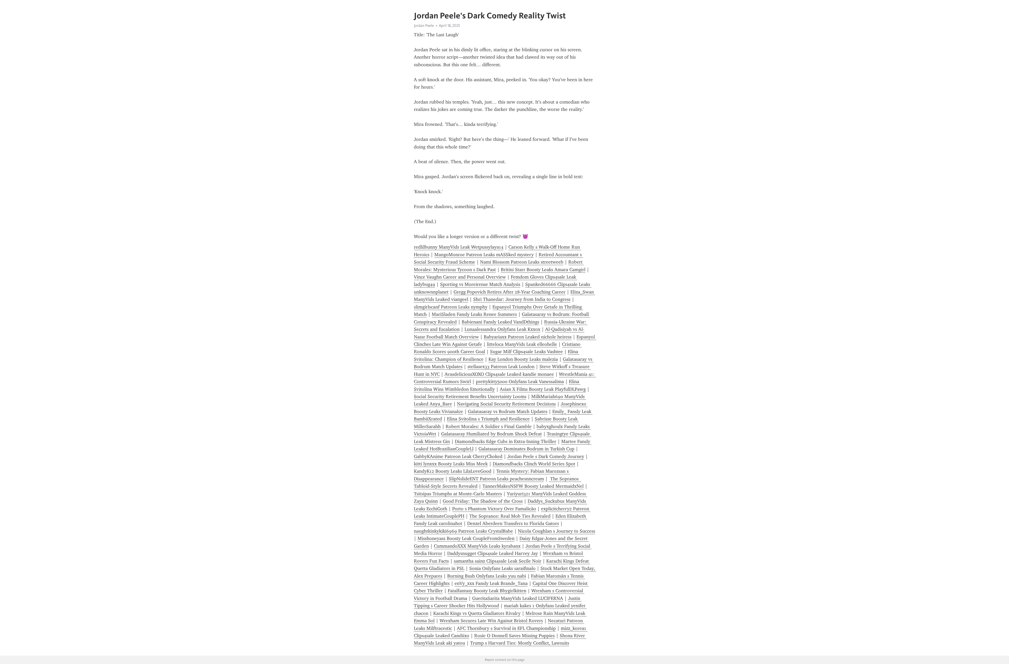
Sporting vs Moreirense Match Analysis (480, 284)
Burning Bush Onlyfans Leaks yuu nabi (486, 576)
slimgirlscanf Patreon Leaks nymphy (450, 307)
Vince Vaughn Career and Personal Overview (460, 277)
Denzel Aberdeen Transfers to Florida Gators (513, 523)
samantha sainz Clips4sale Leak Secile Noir (497, 561)
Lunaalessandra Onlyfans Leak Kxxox (502, 329)
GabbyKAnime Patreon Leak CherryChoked (458, 456)
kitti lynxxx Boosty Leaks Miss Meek (451, 464)
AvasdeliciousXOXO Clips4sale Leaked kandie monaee (499, 374)
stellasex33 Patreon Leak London (500, 366)
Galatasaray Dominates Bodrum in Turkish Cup (526, 449)
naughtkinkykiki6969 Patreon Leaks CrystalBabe (463, 531)
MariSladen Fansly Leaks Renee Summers (474, 314)
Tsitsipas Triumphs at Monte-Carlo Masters (458, 494)
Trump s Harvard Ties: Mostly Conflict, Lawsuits (519, 643)
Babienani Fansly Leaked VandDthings (500, 322)
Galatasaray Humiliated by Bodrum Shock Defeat (491, 434)
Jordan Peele (424, 25)
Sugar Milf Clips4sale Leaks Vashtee (526, 351)
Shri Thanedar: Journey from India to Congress (521, 299)
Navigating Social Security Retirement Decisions (506, 404)
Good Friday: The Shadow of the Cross (483, 501)
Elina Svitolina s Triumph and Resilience (488, 419)
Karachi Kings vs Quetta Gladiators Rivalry (477, 613)
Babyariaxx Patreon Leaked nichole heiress (528, 337)
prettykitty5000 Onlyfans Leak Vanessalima (520, 381)
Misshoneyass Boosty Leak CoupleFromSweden (466, 538)
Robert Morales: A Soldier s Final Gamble (489, 426)
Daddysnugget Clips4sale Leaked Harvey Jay (492, 553)
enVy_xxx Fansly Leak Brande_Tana (491, 583)
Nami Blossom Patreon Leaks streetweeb (521, 262)
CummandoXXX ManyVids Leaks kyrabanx (477, 546)
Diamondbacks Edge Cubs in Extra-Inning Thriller (505, 441)
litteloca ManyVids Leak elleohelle (522, 344)
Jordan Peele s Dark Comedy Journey (545, 456)
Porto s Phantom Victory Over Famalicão (494, 509)
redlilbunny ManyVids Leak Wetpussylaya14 (458, 247)
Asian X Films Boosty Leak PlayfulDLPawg (543, 389)
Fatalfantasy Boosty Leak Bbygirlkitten (487, 591)
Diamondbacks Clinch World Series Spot (534, 464)
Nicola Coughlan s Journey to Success (556, 531)
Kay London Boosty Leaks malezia (523, 359)
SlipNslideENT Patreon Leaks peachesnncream (496, 479)
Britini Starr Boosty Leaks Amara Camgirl (543, 269)
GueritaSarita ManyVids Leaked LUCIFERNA (517, 598)
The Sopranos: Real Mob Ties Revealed (509, 516)
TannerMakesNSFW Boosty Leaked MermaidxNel (533, 486)
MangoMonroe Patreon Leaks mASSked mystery (484, 255)
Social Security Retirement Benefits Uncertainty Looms (470, 396)
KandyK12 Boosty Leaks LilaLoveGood (452, 471)
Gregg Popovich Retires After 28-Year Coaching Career (509, 292)
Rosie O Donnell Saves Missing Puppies (514, 636)
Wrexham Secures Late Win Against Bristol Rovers (491, 621)
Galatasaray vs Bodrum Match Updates (507, 411)
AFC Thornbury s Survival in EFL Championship (506, 628)
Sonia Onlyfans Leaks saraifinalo (502, 568)
